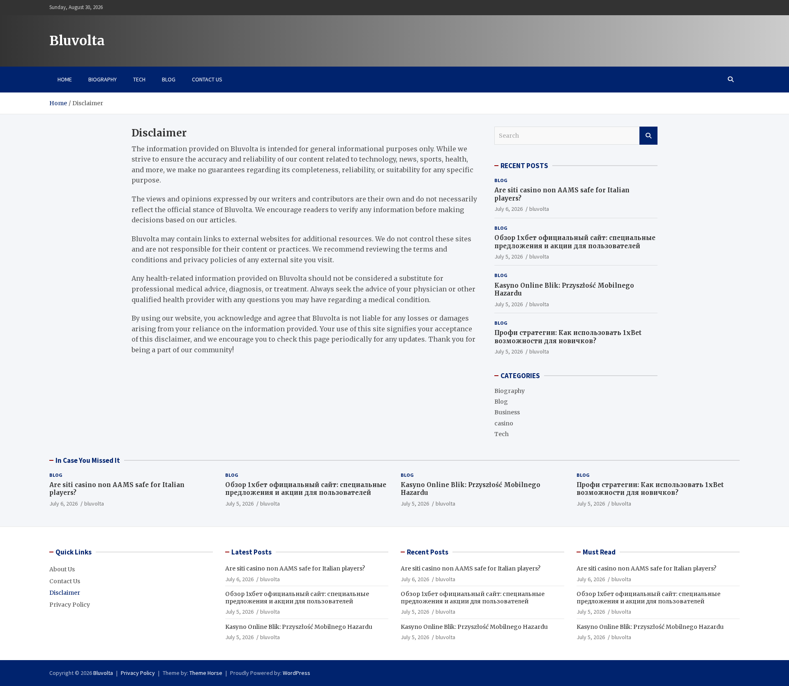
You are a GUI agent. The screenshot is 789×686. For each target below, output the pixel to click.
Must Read (599, 552)
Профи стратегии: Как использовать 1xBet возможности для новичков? (567, 337)
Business (507, 412)
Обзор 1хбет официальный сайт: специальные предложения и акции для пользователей (574, 242)
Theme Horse (205, 673)
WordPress (296, 673)
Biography (102, 79)
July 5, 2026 (508, 256)
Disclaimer (64, 592)
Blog (168, 79)
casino (503, 423)
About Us (62, 569)
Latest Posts (251, 552)
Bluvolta (77, 40)
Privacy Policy (69, 604)
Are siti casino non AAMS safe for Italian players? (295, 568)
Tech (139, 79)
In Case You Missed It (87, 460)
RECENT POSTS (524, 165)
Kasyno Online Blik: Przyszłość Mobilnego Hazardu (298, 627)
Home (65, 79)
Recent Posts (427, 552)
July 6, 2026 (508, 208)
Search (648, 136)
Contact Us (207, 79)
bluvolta (539, 208)
